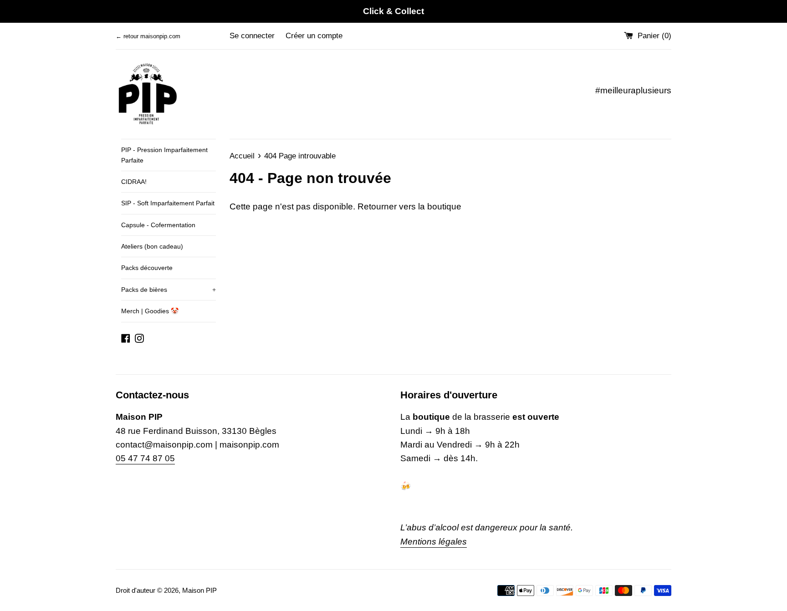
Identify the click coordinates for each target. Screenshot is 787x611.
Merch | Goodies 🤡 (150, 311)
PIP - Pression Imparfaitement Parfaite (164, 154)
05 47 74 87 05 (145, 458)
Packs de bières (168, 289)
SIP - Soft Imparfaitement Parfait (168, 203)
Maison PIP (199, 590)
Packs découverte (147, 267)
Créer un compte (314, 35)
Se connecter (252, 35)
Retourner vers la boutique (409, 206)
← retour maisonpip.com (148, 36)
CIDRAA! (134, 181)
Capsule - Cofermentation (158, 225)
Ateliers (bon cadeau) (152, 246)
